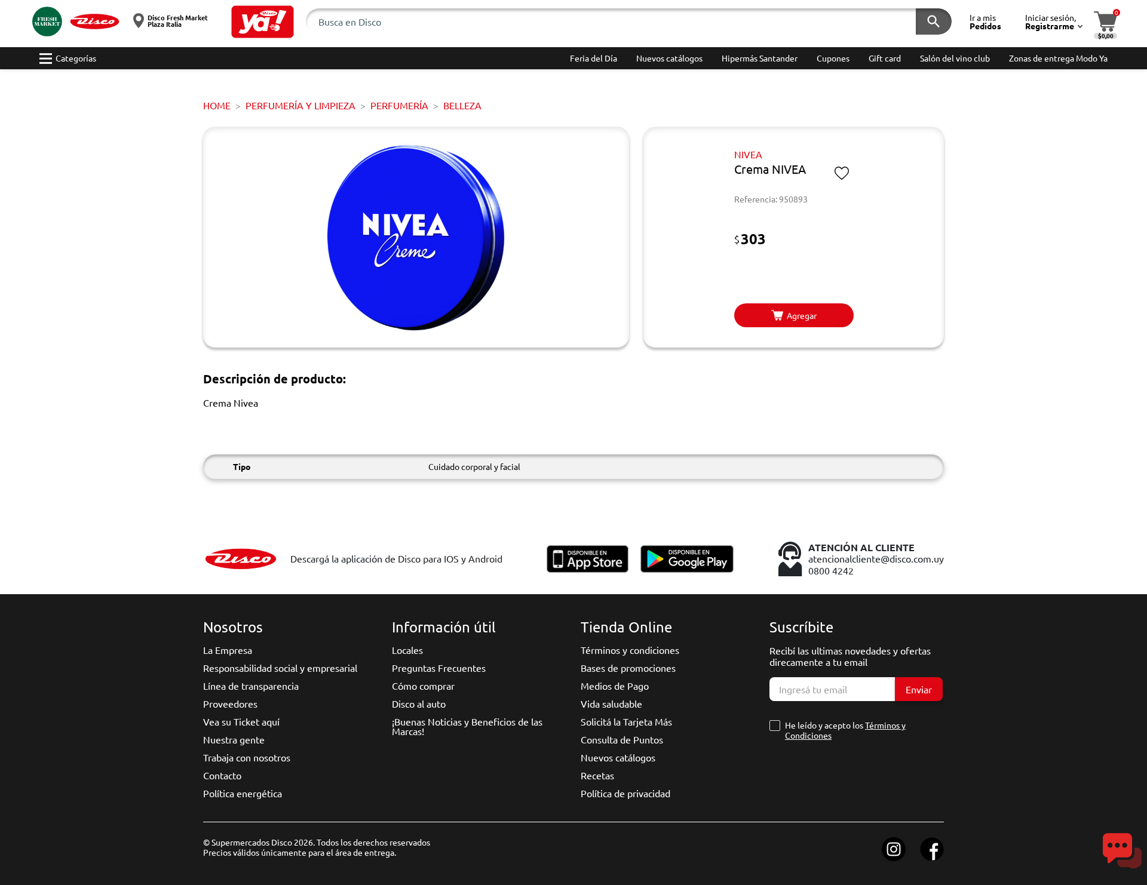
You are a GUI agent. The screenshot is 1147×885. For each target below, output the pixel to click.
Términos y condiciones (630, 649)
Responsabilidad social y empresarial (280, 667)
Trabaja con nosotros (246, 757)
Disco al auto (419, 703)
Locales (407, 649)
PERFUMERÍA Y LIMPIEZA (300, 105)
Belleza (462, 105)
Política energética (242, 793)
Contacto (222, 775)
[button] (262, 21)
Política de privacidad (625, 793)
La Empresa (227, 649)
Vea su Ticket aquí (241, 721)
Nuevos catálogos (618, 757)
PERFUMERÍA (399, 105)
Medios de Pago (615, 685)
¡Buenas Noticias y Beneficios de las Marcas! (467, 726)
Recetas (597, 775)
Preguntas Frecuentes (439, 667)
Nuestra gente (234, 739)
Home (217, 105)
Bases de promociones (628, 667)
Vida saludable (611, 703)
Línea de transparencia (251, 685)
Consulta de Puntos (622, 739)
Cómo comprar (423, 685)
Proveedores (230, 703)
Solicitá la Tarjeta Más (626, 721)
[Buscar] (934, 21)
